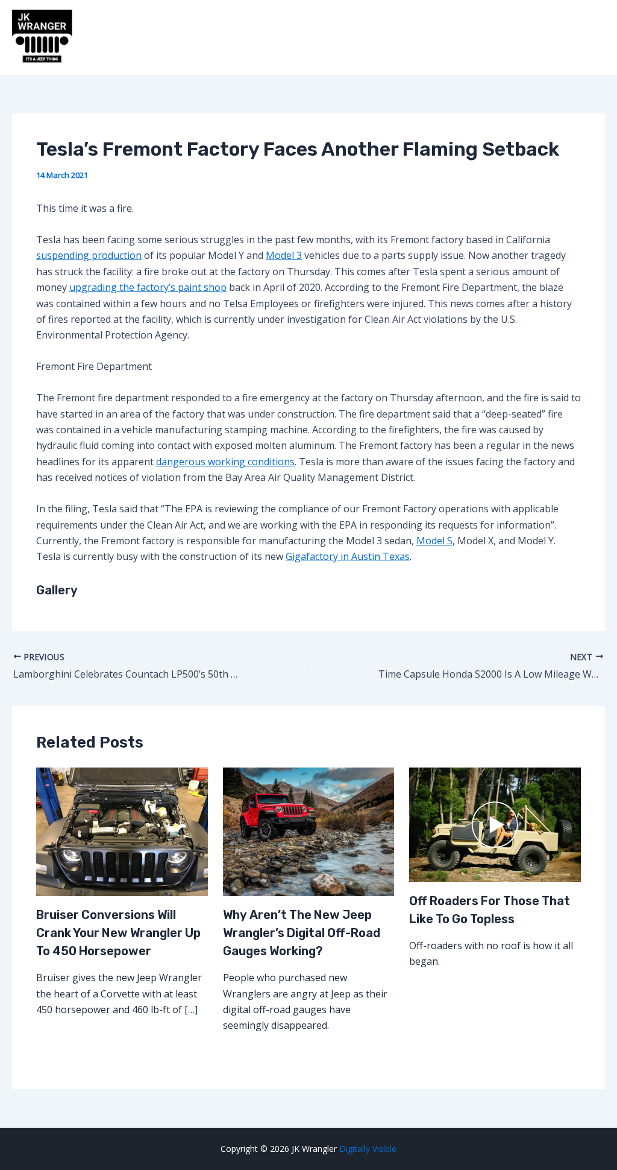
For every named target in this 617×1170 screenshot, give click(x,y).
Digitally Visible (367, 1148)
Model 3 (284, 255)
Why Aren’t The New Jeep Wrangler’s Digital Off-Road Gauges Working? (301, 933)
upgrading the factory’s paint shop (148, 287)
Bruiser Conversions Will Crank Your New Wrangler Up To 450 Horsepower (118, 933)
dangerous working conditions (225, 461)
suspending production (89, 255)
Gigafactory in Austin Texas (348, 556)
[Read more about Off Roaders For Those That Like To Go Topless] (495, 823)
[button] (308, 366)
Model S (434, 540)
